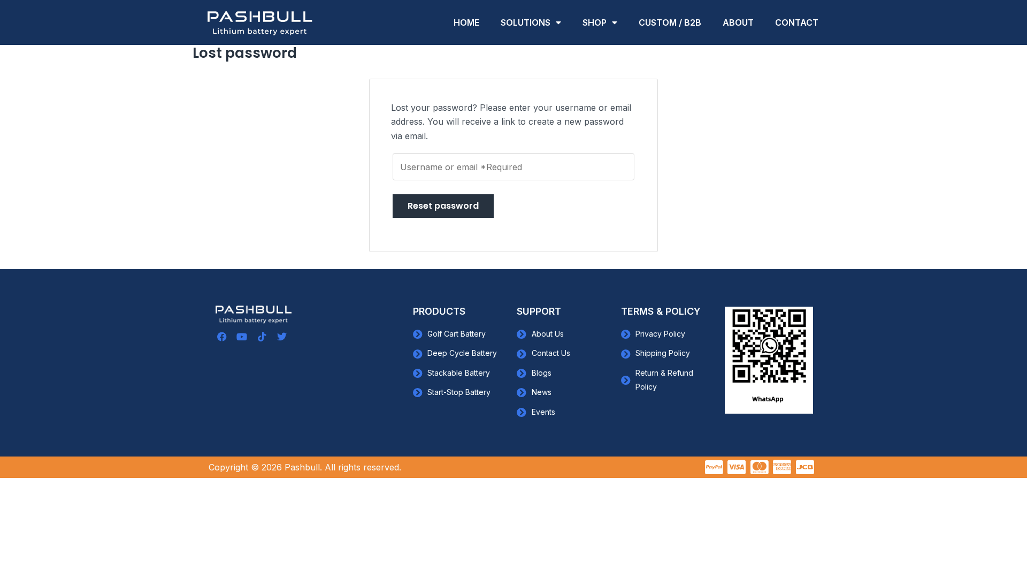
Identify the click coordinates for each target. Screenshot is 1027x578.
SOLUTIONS (525, 22)
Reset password (443, 206)
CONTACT (796, 22)
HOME (466, 22)
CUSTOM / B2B (670, 22)
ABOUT (738, 22)
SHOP (595, 22)
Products (439, 311)
